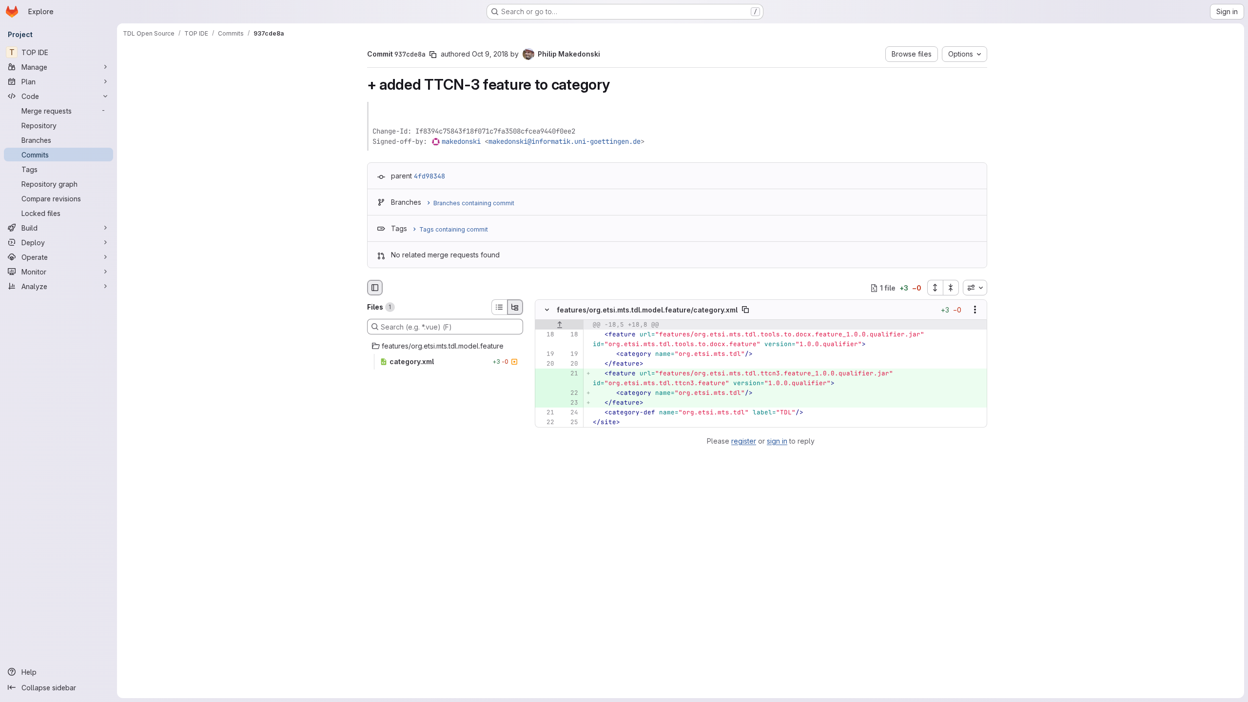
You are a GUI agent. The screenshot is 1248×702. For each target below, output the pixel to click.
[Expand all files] (935, 287)
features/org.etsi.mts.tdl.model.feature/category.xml (647, 310)
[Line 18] (546, 335)
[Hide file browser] (375, 287)
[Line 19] (546, 354)
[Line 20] (546, 364)
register (743, 441)
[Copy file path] (745, 310)
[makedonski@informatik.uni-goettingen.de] (436, 141)
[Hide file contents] (547, 310)
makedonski (461, 141)
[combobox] (975, 287)
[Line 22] (546, 423)
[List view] (499, 307)
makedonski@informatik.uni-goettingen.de (564, 141)
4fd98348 (429, 176)
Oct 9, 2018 (490, 54)
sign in (777, 441)
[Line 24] (570, 413)
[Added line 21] (570, 374)
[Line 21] (546, 413)
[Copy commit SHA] (433, 54)
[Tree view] (515, 307)
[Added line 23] (570, 403)
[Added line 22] (570, 393)
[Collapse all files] (951, 287)
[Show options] (975, 310)
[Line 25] (570, 423)
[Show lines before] (559, 325)
